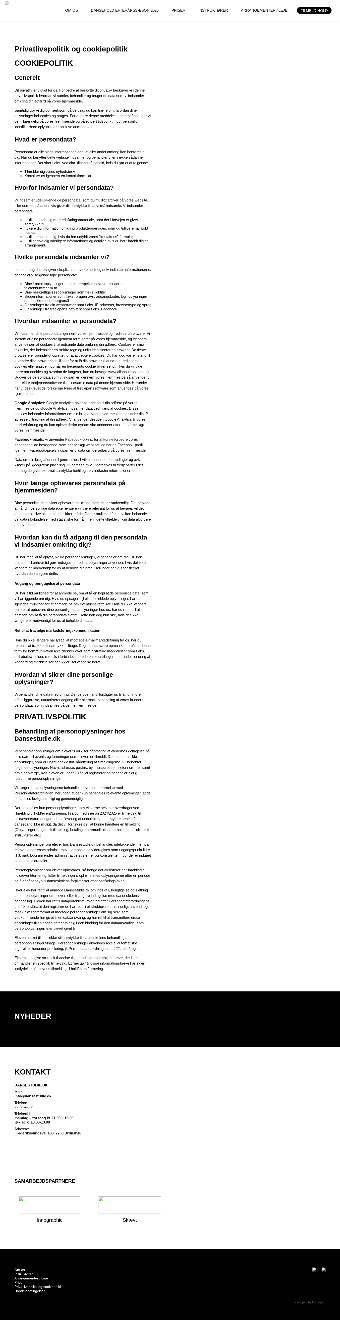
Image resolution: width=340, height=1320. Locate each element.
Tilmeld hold (314, 10)
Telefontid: (22, 1114)
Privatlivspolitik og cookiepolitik (38, 1287)
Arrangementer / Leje (31, 1278)
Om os (19, 1270)
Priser (19, 1282)
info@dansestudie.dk (32, 1096)
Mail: (18, 1092)
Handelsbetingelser (29, 1291)
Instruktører (23, 1274)
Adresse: (21, 1129)
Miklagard (319, 1302)
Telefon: (20, 1103)
